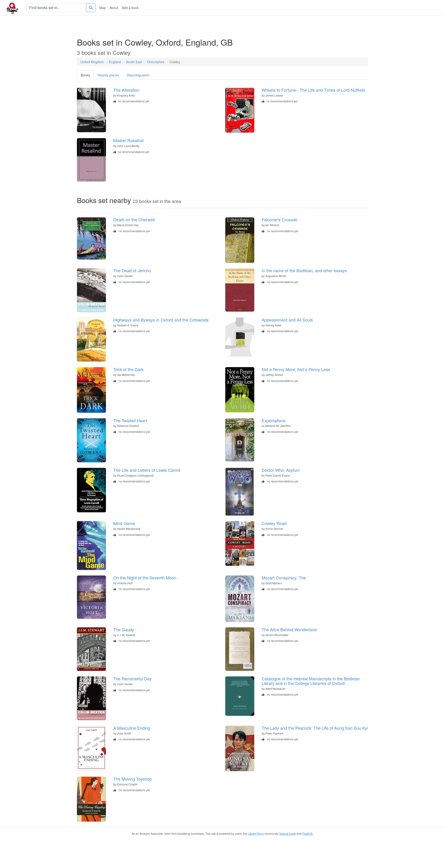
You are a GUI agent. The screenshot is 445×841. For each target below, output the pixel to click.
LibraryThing (256, 833)
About (114, 7)
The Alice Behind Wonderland (289, 629)
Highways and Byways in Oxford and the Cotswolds (161, 320)
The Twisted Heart (130, 420)
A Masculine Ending (131, 728)
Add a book (130, 7)
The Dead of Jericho (132, 270)
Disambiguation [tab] (138, 75)
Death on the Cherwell (134, 219)
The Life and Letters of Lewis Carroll (146, 470)
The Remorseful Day (132, 678)
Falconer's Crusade (279, 219)
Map (102, 7)
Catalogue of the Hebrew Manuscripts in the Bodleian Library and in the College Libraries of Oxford (311, 680)
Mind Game (124, 523)
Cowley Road (274, 523)
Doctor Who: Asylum (281, 470)
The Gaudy (123, 629)
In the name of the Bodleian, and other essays (304, 270)
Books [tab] (85, 75)
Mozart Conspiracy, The (284, 578)
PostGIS (307, 833)
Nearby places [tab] (108, 75)
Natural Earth (287, 833)
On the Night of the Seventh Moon (144, 578)
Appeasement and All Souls (287, 320)
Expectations (274, 420)
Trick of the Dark (128, 369)
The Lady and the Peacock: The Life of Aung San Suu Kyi (315, 728)
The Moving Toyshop (132, 779)
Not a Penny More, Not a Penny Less (296, 369)
